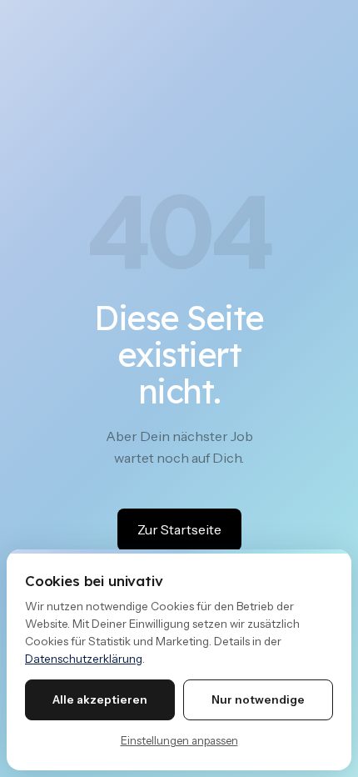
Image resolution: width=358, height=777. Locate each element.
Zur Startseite (179, 529)
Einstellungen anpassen (179, 740)
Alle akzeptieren (99, 699)
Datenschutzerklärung (83, 658)
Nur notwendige (258, 699)
